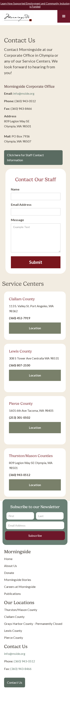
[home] (17, 16)
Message (17, 220)
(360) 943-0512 (24, 661)
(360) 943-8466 (21, 669)
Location (35, 328)
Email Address (21, 204)
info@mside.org (23, 93)
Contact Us (14, 682)
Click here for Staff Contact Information (25, 157)
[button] (63, 16)
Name (15, 189)
